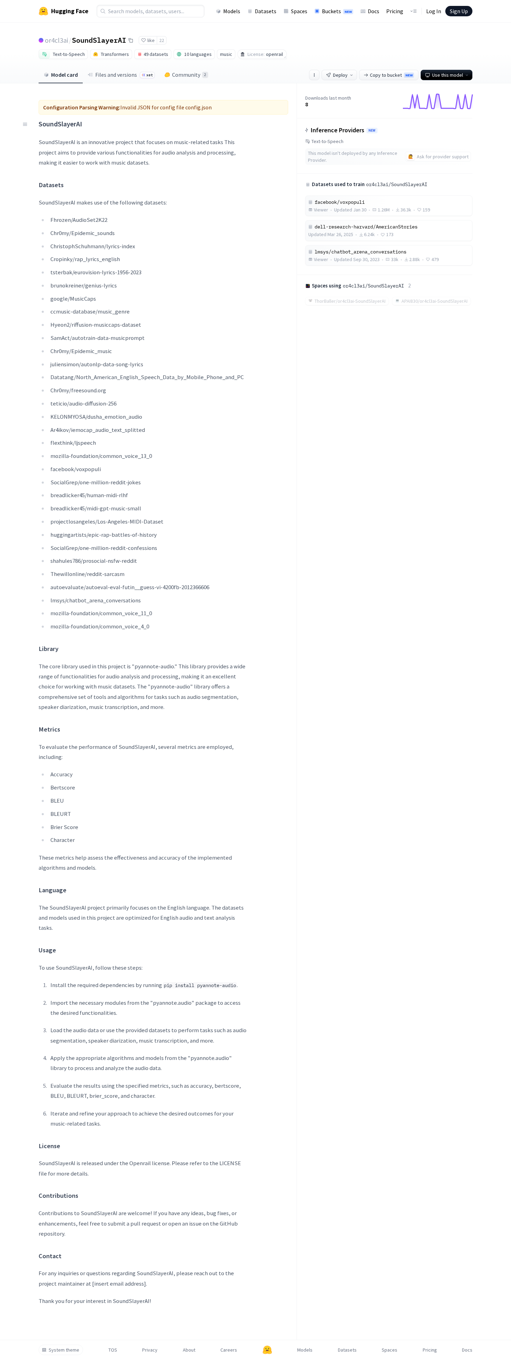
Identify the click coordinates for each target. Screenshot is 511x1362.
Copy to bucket (391, 75)
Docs (373, 11)
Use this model (447, 75)
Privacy (149, 1350)
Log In (433, 11)
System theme (64, 1350)
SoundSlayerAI (99, 39)
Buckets (337, 11)
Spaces (299, 11)
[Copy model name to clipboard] (130, 40)
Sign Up (459, 11)
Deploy (340, 75)
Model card (64, 74)
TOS (112, 1350)
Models (231, 11)
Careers (228, 1350)
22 (161, 40)
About (189, 1350)
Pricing (394, 11)
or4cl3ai (56, 40)
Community (189, 74)
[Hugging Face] (267, 1350)
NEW (371, 130)
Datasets (265, 11)
